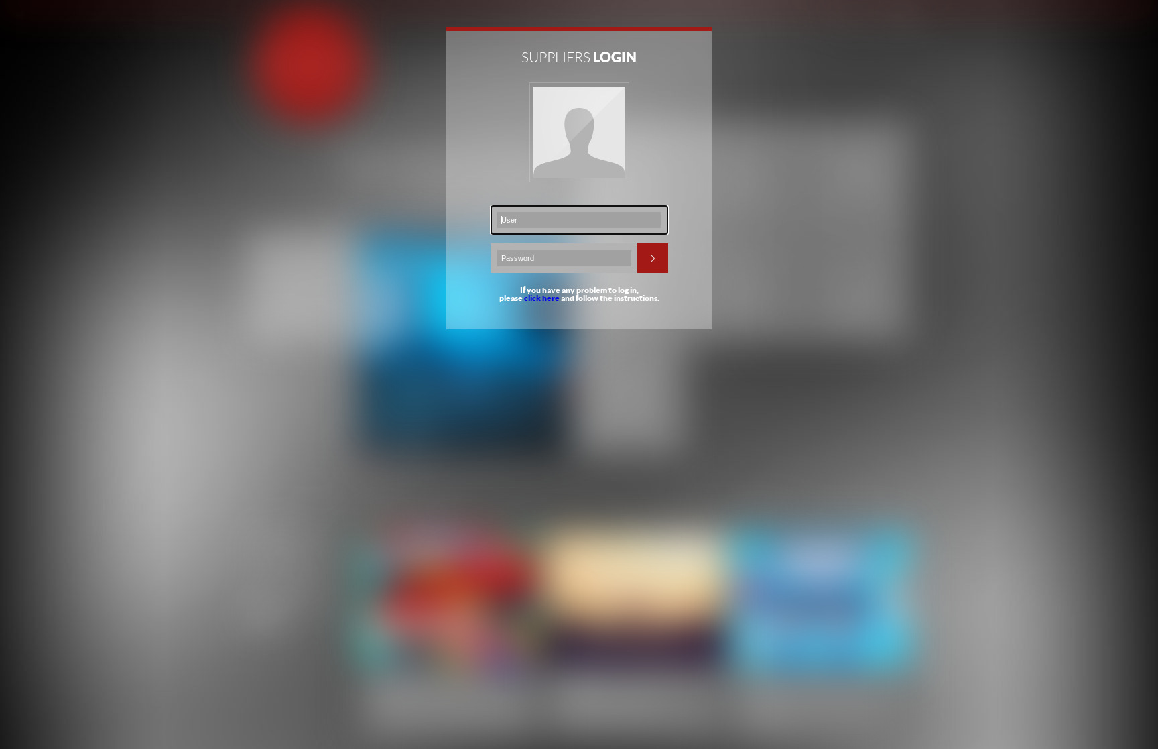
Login (652, 258)
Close (703, 38)
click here (542, 298)
